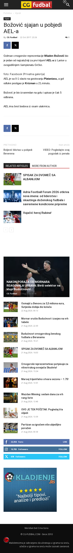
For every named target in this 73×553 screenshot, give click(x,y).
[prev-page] (6, 230)
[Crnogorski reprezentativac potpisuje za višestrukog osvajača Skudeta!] (11, 367)
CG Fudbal (12, 37)
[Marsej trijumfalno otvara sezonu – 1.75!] (11, 382)
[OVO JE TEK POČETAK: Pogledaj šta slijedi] (11, 413)
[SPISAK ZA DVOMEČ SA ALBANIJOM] (12, 179)
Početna (8, 13)
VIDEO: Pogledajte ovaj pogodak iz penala (56, 151)
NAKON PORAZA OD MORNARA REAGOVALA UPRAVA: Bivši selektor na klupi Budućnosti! (33, 285)
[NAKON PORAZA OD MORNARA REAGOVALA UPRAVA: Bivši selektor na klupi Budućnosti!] (36, 277)
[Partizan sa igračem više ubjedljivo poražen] (11, 428)
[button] (68, 5)
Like (65, 441)
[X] (15, 45)
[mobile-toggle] (6, 5)
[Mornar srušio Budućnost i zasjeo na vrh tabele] (11, 322)
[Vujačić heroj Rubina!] (12, 217)
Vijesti (7, 18)
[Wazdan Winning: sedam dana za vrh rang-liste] (11, 398)
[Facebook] (7, 45)
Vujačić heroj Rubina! (37, 213)
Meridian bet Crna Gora (36, 528)
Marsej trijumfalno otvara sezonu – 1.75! (45, 379)
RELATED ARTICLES (17, 165)
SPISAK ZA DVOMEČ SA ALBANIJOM (42, 348)
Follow (63, 449)
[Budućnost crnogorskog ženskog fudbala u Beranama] (11, 337)
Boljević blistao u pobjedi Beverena (18, 151)
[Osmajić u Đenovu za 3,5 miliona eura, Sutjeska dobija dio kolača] (11, 307)
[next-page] (11, 230)
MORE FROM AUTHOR (44, 165)
